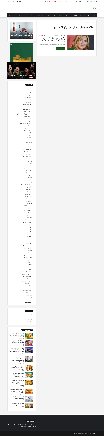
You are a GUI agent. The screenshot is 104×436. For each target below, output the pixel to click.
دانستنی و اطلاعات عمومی (27, 180)
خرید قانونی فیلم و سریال (25, 184)
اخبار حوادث (28, 102)
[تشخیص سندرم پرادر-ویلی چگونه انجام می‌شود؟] (29, 399)
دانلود (39, 15)
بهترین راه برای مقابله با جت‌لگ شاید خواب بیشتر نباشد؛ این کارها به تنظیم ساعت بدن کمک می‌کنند (17, 350)
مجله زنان (30, 262)
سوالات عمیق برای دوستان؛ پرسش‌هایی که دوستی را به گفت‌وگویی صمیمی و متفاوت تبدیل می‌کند (17, 359)
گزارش (54, 15)
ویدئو (31, 300)
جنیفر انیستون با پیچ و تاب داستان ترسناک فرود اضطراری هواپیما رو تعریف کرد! (53, 40)
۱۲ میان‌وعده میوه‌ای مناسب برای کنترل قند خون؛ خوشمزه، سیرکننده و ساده (17, 367)
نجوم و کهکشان (27, 248)
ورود (31, 314)
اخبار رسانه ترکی (26, 109)
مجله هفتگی (29, 264)
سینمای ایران (27, 126)
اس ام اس (29, 234)
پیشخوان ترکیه (29, 170)
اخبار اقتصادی (28, 97)
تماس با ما (65, 1)
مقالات (31, 297)
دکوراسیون (28, 236)
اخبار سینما (29, 121)
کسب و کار (28, 269)
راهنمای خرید (28, 239)
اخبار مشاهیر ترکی (27, 151)
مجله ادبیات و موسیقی (27, 253)
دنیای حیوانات (29, 208)
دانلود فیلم (29, 191)
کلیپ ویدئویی (28, 302)
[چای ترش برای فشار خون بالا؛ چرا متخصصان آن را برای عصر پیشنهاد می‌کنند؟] (29, 343)
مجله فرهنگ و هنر (27, 288)
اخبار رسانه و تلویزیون (26, 104)
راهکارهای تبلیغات (26, 271)
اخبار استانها (28, 95)
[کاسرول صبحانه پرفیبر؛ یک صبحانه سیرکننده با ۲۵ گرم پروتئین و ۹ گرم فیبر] (29, 375)
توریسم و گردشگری (28, 173)
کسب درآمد (29, 224)
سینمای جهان (27, 130)
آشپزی (31, 88)
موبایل (16, 424)
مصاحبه (49, 15)
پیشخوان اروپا (29, 166)
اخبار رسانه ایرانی (26, 107)
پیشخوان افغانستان (28, 168)
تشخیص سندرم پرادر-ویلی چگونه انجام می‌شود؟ (22, 36)
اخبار (89, 15)
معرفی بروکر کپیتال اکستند (26, 426)
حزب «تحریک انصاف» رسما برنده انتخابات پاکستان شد (23, 76)
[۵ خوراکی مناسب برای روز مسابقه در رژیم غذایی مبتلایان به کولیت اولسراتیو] (29, 336)
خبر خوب (29, 267)
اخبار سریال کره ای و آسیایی (23, 114)
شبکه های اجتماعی (27, 206)
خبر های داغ (29, 175)
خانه (93, 15)
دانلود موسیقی (28, 194)
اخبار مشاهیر (82, 15)
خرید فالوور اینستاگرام (23, 424)
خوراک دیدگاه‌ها (29, 319)
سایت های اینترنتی (27, 222)
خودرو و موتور (29, 177)
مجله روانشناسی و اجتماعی (25, 274)
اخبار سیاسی (28, 118)
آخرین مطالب (82, 1)
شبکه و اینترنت (29, 217)
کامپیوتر (29, 241)
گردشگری (44, 15)
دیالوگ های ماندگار (28, 210)
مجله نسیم (61, 15)
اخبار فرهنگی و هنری (26, 133)
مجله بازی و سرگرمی (28, 255)
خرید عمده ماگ (32, 424)
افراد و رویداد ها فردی (27, 161)
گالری (31, 227)
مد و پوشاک (28, 243)
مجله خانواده (29, 260)
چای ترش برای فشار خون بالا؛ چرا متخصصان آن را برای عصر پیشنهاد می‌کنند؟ (17, 342)
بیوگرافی (75, 15)
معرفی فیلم (27, 283)
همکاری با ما (71, 1)
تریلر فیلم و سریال (26, 281)
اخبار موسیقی (28, 135)
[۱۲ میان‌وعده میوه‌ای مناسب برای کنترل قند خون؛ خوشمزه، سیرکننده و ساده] (29, 368)
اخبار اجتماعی (28, 93)
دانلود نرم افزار (28, 196)
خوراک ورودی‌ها (29, 317)
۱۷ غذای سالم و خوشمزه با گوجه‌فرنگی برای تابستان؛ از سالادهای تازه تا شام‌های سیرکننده (18, 383)
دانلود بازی (28, 187)
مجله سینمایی (28, 279)
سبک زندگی (29, 213)
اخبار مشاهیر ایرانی (27, 149)
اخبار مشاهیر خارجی (27, 154)
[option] (21, 30)
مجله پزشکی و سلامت (27, 257)
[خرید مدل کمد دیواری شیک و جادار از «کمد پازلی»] (29, 405)
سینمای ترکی (27, 128)
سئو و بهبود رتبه (27, 220)
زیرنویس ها (28, 199)
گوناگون (30, 231)
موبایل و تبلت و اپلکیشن (26, 246)
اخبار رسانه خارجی (26, 111)
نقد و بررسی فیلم (26, 286)
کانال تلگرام (32, 15)
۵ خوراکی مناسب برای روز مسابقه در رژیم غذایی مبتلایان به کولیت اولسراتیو (17, 335)
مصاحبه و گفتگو (29, 293)
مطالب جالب (29, 295)
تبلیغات (76, 1)
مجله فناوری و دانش (26, 290)
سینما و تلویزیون (68, 15)
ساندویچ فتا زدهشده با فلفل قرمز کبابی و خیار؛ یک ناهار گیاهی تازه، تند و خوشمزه (17, 391)
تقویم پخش (27, 116)
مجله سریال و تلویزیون (26, 276)
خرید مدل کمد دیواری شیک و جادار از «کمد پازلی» (17, 404)
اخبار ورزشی (28, 137)
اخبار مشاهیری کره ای (26, 156)
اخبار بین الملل (28, 100)
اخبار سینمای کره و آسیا (24, 123)
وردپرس (30, 321)
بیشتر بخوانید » (60, 49)
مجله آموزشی (29, 250)
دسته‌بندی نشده (29, 203)
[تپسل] (11, 44)
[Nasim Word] (95, 8)
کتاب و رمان (28, 201)
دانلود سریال (28, 189)
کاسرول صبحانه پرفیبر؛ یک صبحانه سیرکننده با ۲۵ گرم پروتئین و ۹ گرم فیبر (18, 374)
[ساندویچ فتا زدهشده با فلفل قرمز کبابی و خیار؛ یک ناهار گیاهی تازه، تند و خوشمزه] (29, 391)
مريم (63, 35)
